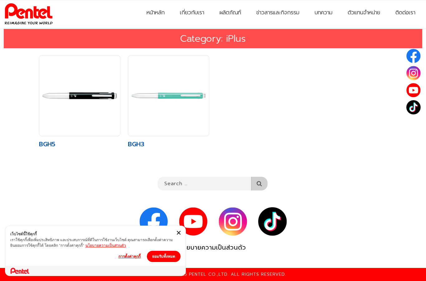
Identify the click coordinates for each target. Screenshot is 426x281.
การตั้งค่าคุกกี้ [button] (130, 256)
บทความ (323, 12)
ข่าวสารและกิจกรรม (277, 12)
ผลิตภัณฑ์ (230, 12)
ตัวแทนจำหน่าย (364, 12)
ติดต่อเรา (405, 12)
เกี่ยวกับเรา (192, 12)
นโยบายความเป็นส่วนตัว (213, 247)
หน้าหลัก (156, 12)
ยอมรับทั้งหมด (163, 256)
